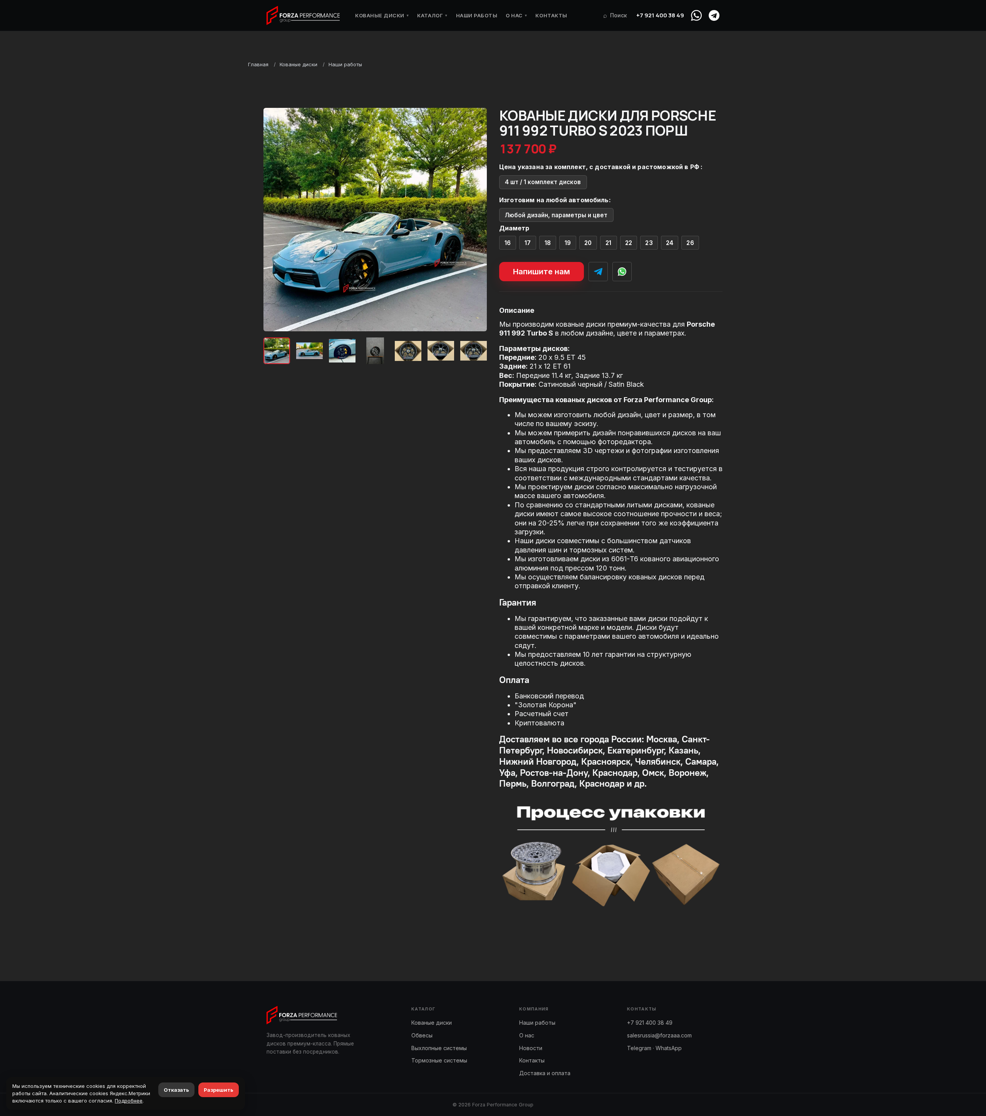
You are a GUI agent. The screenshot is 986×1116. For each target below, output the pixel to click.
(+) (508, 243)
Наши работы (477, 15)
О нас (516, 15)
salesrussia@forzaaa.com (659, 1035)
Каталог (432, 15)
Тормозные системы (439, 1060)
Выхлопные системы (439, 1048)
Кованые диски (382, 15)
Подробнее (129, 1101)
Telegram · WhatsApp (654, 1048)
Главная (258, 64)
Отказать (176, 1090)
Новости (530, 1048)
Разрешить (218, 1090)
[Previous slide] (276, 219)
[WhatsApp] (696, 15)
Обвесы (422, 1035)
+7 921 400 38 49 (660, 15)
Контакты (551, 15)
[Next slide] (474, 219)
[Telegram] (714, 15)
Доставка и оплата (544, 1073)
